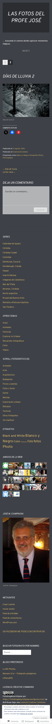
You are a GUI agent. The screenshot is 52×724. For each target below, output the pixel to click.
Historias (7, 332)
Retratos (7, 406)
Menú (25, 51)
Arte (5, 370)
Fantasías (24, 442)
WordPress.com (10, 622)
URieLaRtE (8, 678)
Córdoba (6, 248)
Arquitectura (9, 375)
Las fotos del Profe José (26, 17)
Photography (8, 158)
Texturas (7, 411)
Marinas (6, 397)
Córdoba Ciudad (10, 253)
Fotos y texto (9, 388)
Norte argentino (10, 293)
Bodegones (7, 379)
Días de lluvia (11, 169)
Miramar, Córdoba (11, 289)
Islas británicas (9, 275)
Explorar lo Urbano (11, 336)
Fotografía (33, 155)
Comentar (40, 210)
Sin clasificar (8, 420)
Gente (5, 393)
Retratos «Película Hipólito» (16, 302)
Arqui (5, 323)
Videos (6, 350)
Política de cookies (26, 714)
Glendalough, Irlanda (12, 266)
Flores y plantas (10, 384)
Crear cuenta (9, 604)
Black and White (14, 436)
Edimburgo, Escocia (11, 262)
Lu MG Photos (9, 669)
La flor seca (8, 172)
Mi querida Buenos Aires (13, 298)
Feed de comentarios (12, 618)
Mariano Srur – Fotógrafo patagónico (19, 673)
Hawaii (6, 271)
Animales (7, 327)
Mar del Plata (9, 284)
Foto (30, 441)
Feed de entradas (10, 613)
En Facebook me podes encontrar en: (24, 631)
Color (5, 345)
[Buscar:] (17, 652)
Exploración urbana (20, 152)
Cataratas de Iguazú (12, 244)
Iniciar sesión (9, 609)
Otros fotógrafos (10, 415)
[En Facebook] (10, 62)
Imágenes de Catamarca (13, 280)
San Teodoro (8, 307)
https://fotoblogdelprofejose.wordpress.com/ (24, 699)
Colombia (7, 257)
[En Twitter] (5, 62)
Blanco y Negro (22, 155)
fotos (37, 441)
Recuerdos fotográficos (13, 341)
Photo (40, 155)
